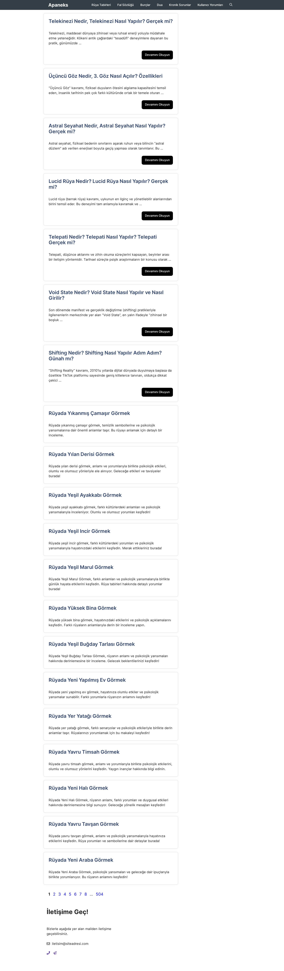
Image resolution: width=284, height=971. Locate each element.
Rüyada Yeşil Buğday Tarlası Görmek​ (92, 644)
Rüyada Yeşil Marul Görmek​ (81, 567)
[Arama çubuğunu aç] (231, 5)
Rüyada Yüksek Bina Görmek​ (83, 608)
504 (100, 894)
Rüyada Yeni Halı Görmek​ (78, 788)
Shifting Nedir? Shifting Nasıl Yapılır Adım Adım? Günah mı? (105, 355)
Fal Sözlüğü (125, 5)
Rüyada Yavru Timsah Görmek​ (84, 752)
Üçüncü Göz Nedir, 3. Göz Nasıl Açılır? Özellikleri (106, 76)
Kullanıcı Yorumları (210, 5)
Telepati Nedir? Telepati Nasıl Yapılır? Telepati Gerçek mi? (103, 240)
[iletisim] (48, 953)
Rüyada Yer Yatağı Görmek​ (80, 716)
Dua (160, 5)
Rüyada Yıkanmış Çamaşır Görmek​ (89, 413)
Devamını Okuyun (157, 54)
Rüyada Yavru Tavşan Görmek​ (84, 824)
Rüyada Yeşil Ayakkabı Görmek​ (85, 495)
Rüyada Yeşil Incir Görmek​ (79, 531)
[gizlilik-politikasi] (55, 953)
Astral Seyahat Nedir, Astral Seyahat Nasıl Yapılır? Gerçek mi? (107, 128)
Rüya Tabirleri (101, 5)
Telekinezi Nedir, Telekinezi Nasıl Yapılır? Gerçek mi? (111, 21)
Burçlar (145, 5)
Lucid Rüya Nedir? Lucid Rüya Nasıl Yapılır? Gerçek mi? (108, 184)
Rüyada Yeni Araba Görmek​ (81, 860)
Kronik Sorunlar (180, 5)
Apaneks (58, 5)
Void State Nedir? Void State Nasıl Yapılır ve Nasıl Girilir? (106, 295)
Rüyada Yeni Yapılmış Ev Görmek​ (87, 680)
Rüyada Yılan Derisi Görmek (81, 454)
